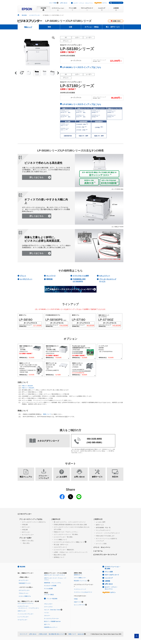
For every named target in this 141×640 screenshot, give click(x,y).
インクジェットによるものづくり (83, 592)
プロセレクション (23, 593)
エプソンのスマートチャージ (25, 603)
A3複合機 (25, 524)
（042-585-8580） (94, 442)
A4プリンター (26, 532)
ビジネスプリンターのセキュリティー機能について (69, 542)
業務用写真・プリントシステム (52, 582)
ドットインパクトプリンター (25, 614)
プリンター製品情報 (51, 598)
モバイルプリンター (28, 534)
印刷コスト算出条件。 (28, 385)
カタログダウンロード (60, 547)
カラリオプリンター (24, 590)
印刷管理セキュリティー (50, 627)
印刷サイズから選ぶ (28, 540)
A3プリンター (26, 527)
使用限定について (59, 557)
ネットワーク (51, 276)
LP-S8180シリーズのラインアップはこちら (81, 67)
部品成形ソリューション (80, 580)
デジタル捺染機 (48, 588)
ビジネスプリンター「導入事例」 (64, 537)
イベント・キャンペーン (101, 547)
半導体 (76, 599)
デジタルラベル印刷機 (50, 585)
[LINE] (78, 495)
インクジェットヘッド (80, 589)
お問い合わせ (63, 3)
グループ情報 (52, 3)
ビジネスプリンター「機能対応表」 (64, 549)
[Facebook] (62, 495)
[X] (70, 495)
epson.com (81, 634)
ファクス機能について (60, 539)
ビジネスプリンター (34, 15)
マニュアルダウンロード (103, 530)
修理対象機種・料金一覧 (103, 527)
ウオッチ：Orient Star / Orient (52, 609)
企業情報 (107, 581)
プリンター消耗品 (49, 594)
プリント (23, 276)
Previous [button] (16, 73)
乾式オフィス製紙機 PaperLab (52, 621)
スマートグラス (48, 606)
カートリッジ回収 (101, 543)
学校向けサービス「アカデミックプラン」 (66, 532)
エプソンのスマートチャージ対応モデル (34, 522)
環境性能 (49, 279)
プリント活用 (109, 571)
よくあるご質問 (100, 522)
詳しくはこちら (37, 177)
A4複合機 (25, 529)
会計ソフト (47, 624)
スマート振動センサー (80, 577)
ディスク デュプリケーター (51, 618)
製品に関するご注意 (60, 555)
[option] (37, 51)
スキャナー (47, 615)
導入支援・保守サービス (61, 544)
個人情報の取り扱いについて (57, 634)
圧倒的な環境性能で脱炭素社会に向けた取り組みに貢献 (70, 524)
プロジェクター (48, 604)
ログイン (104, 3)
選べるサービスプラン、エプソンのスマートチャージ (69, 522)
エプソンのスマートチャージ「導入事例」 (66, 534)
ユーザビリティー (26, 279)
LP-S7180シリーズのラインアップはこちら (81, 104)
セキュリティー (104, 276)
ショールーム (98, 551)
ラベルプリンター (22, 619)
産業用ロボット (78, 574)
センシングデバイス (79, 604)
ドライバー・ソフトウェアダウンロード (108, 533)
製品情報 (24, 15)
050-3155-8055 (94, 439)
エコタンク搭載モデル (25, 596)
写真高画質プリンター (25, 583)
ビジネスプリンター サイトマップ (105, 554)
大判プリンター (22, 611)
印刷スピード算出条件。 (28, 387)
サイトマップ (23, 634)
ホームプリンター (23, 580)
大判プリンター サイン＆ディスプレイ (54, 575)
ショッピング (109, 578)
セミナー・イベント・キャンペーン (83, 3)
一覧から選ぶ (26, 543)
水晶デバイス (77, 602)
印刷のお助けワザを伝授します (105, 536)
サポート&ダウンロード (112, 575)
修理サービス (100, 525)
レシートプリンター (23, 616)
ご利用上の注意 (42, 634)
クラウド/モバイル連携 (81, 276)
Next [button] (58, 73)
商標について (47, 414)
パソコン (46, 612)
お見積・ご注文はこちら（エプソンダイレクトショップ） (71, 552)
